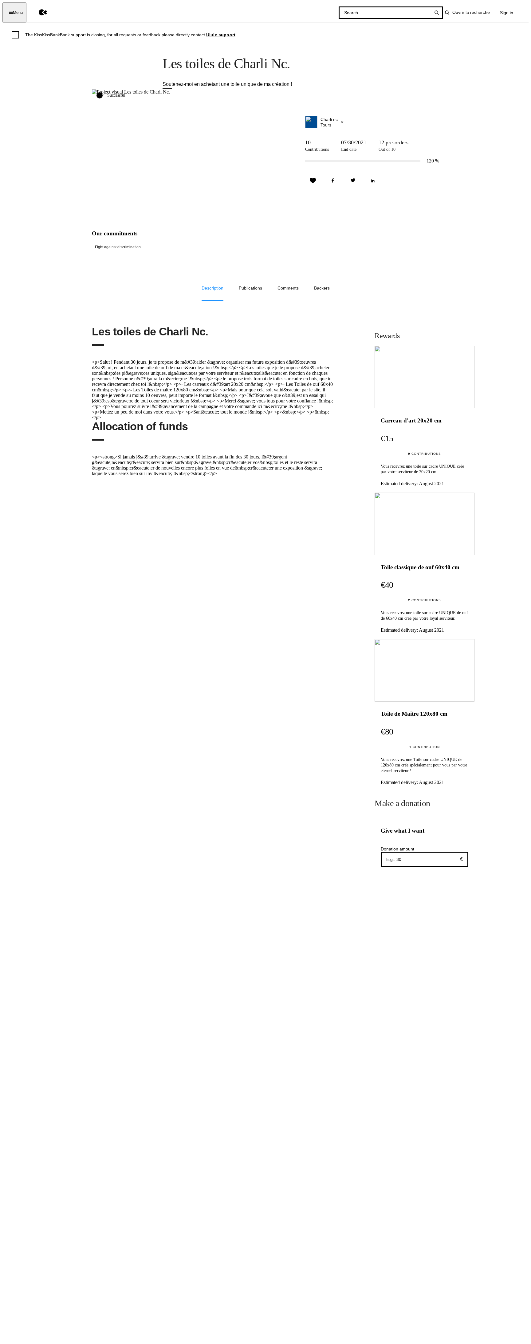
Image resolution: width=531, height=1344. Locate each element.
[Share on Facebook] (332, 180)
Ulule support (220, 34)
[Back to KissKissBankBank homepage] (38, 12)
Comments (288, 288)
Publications (250, 288)
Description (212, 288)
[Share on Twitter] (352, 180)
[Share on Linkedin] (372, 180)
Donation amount (397, 848)
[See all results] (437, 13)
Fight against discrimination (118, 247)
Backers (322, 288)
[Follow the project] (313, 180)
